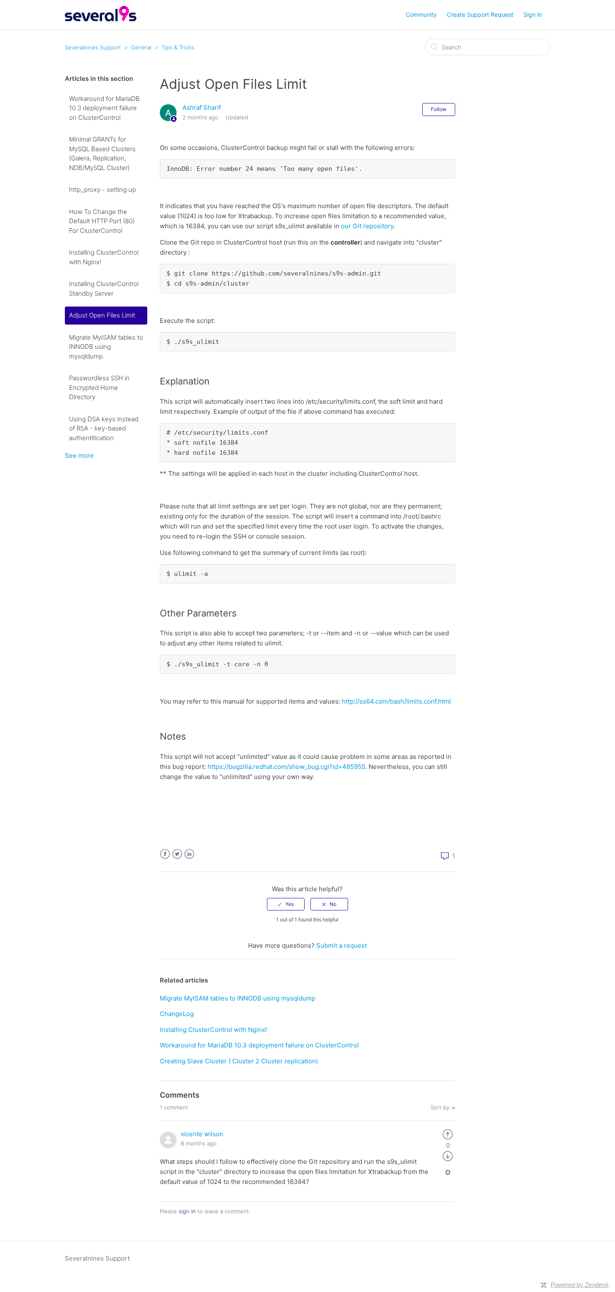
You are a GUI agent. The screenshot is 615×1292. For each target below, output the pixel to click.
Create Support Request (480, 14)
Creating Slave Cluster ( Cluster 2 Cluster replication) (239, 1061)
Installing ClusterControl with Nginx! (103, 257)
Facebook (165, 854)
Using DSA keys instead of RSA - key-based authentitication (103, 428)
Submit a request (341, 945)
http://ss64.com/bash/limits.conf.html (396, 701)
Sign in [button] (532, 14)
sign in (187, 1211)
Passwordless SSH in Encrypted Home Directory (99, 387)
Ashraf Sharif (201, 107)
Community (421, 14)
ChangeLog (177, 1014)
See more (79, 455)
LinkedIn (189, 854)
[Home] (100, 19)
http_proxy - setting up (102, 189)
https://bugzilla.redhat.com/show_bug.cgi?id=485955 (286, 767)
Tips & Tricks (177, 47)
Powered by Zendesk (580, 1284)
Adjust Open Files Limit (102, 315)
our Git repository (367, 226)
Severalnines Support (93, 47)
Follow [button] (438, 109)
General (141, 47)
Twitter (177, 854)
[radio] (286, 904)
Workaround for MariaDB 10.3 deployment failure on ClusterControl (104, 108)
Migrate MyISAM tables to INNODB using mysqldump (106, 346)
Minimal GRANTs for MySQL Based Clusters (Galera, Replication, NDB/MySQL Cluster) (102, 153)
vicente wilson (202, 1134)
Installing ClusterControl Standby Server (103, 288)
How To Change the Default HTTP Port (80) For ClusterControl (102, 221)
